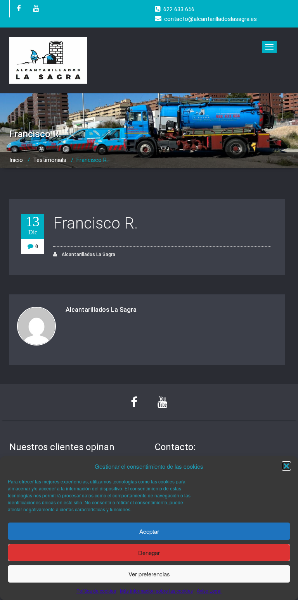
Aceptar (149, 531)
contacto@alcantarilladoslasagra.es (210, 18)
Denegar (149, 552)
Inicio (16, 159)
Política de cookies (96, 590)
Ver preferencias (149, 574)
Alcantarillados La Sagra (88, 254)
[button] (286, 466)
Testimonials (49, 159)
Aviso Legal (209, 590)
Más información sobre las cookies (156, 590)
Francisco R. (95, 223)
